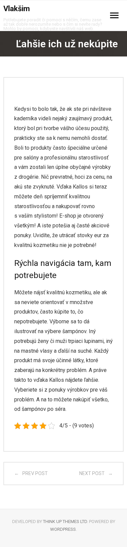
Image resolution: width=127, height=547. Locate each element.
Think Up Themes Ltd (65, 521)
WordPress (63, 529)
